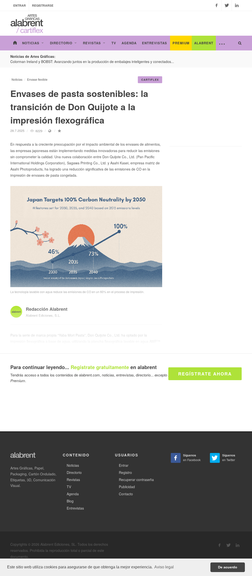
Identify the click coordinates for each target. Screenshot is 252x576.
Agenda (73, 493)
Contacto (126, 493)
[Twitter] (227, 5)
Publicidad (127, 486)
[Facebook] (216, 5)
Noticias (17, 79)
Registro (125, 472)
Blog (70, 500)
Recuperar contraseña (136, 479)
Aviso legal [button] (164, 567)
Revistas (73, 479)
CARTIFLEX (150, 79)
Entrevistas (75, 508)
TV (69, 486)
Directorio (74, 472)
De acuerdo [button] (227, 567)
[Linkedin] (237, 5)
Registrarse (42, 5)
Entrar (19, 5)
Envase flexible (37, 79)
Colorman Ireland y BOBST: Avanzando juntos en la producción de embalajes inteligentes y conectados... (92, 61)
